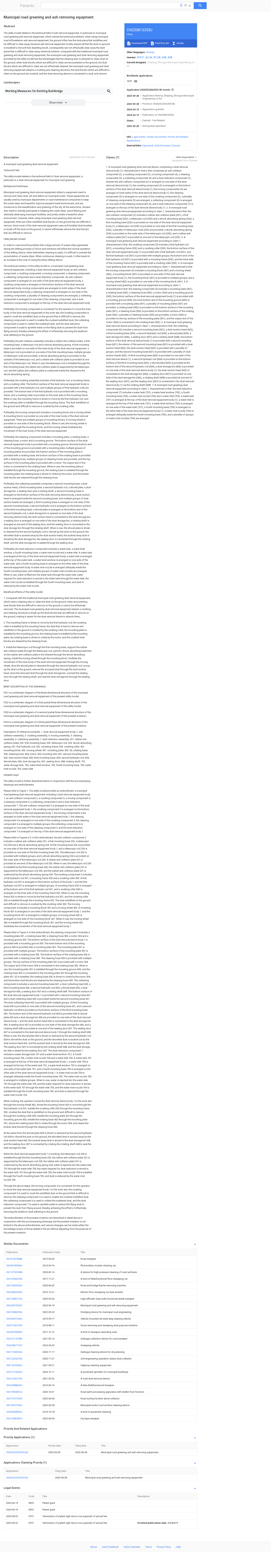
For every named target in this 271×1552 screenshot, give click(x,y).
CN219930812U (14, 1391)
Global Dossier (162, 145)
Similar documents (157, 136)
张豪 (164, 57)
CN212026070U (14, 1358)
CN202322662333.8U (17, 1452)
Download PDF (139, 43)
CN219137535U (14, 1398)
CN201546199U (14, 1325)
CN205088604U (14, 1385)
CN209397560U (14, 1318)
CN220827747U (14, 1345)
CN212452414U (14, 1378)
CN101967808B (14, 1258)
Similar (180, 43)
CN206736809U (14, 1332)
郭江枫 (157, 57)
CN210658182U (14, 1285)
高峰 (170, 57)
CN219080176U (14, 1298)
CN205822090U (14, 1292)
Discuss (175, 145)
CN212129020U (14, 1372)
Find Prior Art (162, 43)
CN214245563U (14, 1365)
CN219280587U (14, 1418)
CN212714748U (14, 1338)
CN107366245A (14, 1278)
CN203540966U (14, 1265)
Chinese (150, 52)
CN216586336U (14, 1312)
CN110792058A (14, 1272)
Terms (148, 1547)
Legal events (139, 136)
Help (178, 1547)
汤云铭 (148, 57)
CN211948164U (14, 1352)
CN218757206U (14, 1405)
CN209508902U (14, 1411)
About (93, 1547)
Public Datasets (132, 1547)
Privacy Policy (164, 1547)
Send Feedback (110, 1547)
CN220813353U (14, 1305)
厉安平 (140, 57)
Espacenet (147, 145)
